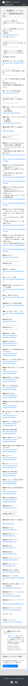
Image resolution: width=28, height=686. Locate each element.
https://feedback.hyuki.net (10, 35)
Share (24, 4)
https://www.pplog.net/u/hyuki (11, 572)
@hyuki (9, 633)
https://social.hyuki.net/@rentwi (12, 610)
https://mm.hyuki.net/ (9, 536)
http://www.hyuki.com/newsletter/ (12, 622)
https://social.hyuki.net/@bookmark (13, 604)
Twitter (16, 646)
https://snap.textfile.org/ (10, 530)
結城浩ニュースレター (12, 2)
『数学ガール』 (11, 636)
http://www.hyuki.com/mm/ (10, 257)
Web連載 (13, 637)
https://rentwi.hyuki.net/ (10, 507)
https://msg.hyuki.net (9, 566)
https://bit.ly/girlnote (8, 131)
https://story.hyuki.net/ (9, 321)
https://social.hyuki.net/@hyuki (12, 596)
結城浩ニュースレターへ (10, 666)
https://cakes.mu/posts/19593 (11, 123)
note (19, 649)
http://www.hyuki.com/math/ (11, 93)
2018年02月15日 (8, 4)
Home (10, 646)
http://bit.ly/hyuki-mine (9, 542)
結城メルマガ (11, 649)
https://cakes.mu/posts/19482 (11, 113)
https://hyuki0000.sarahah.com (12, 588)
